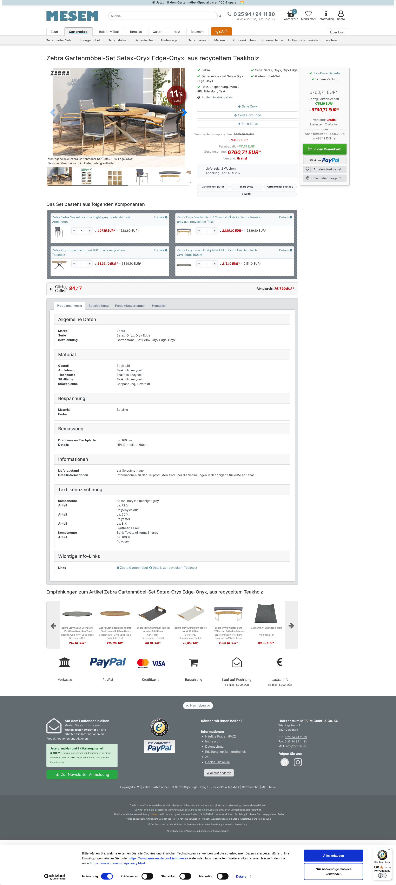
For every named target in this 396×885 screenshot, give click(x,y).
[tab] (69, 306)
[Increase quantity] (89, 231)
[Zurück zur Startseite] (72, 16)
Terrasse (136, 32)
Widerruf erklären (219, 773)
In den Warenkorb (327, 149)
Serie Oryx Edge (249, 115)
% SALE (221, 31)
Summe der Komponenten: (213, 134)
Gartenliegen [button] (170, 40)
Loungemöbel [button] (90, 40)
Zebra (134, 568)
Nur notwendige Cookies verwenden (333, 871)
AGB (208, 757)
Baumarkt (197, 32)
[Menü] (389, 850)
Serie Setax (249, 124)
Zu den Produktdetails (217, 97)
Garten (158, 32)
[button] (184, 112)
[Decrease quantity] (74, 231)
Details (241, 876)
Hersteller (159, 306)
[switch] (147, 876)
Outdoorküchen (244, 40)
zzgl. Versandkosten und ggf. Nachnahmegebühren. (239, 805)
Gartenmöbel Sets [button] (59, 40)
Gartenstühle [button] (117, 40)
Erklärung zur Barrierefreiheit (225, 752)
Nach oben (198, 705)
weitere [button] (332, 40)
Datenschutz (214, 746)
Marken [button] (220, 40)
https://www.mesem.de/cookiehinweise (158, 858)
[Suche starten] (220, 15)
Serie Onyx (249, 106)
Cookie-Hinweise (217, 762)
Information (326, 19)
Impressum (213, 741)
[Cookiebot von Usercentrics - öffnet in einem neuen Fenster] (55, 877)
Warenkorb (291, 15)
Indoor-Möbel (109, 32)
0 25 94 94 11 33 (296, 741)
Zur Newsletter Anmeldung (84, 774)
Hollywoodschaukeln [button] (303, 40)
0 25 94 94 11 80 (296, 737)
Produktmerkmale (69, 306)
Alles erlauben (333, 855)
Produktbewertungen (130, 306)
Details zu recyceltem (175, 568)
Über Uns (337, 32)
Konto (341, 19)
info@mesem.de (296, 746)
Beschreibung (99, 306)
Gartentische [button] (144, 40)
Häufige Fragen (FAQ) (220, 736)
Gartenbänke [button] (197, 40)
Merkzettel (308, 19)
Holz (176, 32)
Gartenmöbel (78, 32)
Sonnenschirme (272, 40)
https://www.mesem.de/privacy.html (117, 863)
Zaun (54, 32)
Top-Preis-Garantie (327, 73)
